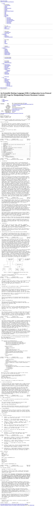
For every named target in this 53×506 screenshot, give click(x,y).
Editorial (6, 43)
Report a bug (7, 76)
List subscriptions (7, 82)
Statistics (6, 69)
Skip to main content (3, 0)
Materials (6, 49)
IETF (1, 504)
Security (6, 10)
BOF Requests (7, 28)
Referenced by (16, 113)
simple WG (31, 104)
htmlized (16, 108)
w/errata (19, 108)
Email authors (2, 113)
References (12, 113)
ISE (5, 42)
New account (7, 81)
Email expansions (5, 100)
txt (12, 108)
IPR (9, 113)
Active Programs (9, 21)
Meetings (8, 71)
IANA (21, 504)
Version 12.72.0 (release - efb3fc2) (14, 505)
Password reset (7, 79)
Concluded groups (8, 32)
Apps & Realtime (7, 5)
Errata (26, 103)
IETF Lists (8, 83)
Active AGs (9, 17)
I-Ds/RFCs (8, 70)
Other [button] (3, 63)
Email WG (7, 113)
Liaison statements (8, 65)
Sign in (6, 78)
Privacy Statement (25, 504)
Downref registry (7, 68)
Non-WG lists (7, 33)
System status (7, 73)
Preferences (6, 80)
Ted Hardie (14, 111)
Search (6, 35)
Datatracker (12, 1)
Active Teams (9, 23)
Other (5, 16)
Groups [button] (3, 3)
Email (33, 505)
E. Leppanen (18, 105)
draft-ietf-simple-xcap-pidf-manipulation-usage (21, 104)
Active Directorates (10, 19)
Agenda (6, 48)
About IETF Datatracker (4, 505)
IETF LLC (6, 14)
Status (3, 99)
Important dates (7, 52)
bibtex (22, 108)
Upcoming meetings (8, 58)
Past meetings (7, 61)
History (3, 101)
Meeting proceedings (8, 62)
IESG (3, 504)
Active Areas (9, 18)
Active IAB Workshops (10, 20)
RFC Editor (6, 15)
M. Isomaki (14, 105)
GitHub (31, 505)
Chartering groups (7, 26)
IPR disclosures (7, 64)
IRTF (5, 13)
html (14, 108)
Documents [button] (4, 34)
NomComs (6, 67)
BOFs (6, 27)
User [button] (3, 77)
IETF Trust (13, 504)
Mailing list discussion (15, 109)
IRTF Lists (8, 84)
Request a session (7, 53)
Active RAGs (9, 22)
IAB (5, 12)
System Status (22, 505)
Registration (6, 51)
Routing (6, 9)
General (6, 6)
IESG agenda (7, 66)
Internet (6, 7)
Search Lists (21, 113)
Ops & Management (8, 8)
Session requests (7, 54)
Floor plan (6, 50)
